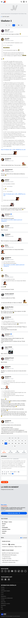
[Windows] (9, 579)
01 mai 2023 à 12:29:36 (9, 171)
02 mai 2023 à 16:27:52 (9, 319)
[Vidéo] (6, 474)
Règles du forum (18, 546)
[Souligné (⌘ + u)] (6, 472)
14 (15, 440)
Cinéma (3, 533)
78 (18, 25)
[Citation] (15, 472)
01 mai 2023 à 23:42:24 (9, 259)
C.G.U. (2, 592)
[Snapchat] (25, 571)
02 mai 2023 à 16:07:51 (9, 309)
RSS (2, 607)
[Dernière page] (18, 438)
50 (18, 443)
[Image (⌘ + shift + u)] (4, 474)
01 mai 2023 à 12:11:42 (9, 160)
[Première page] (10, 438)
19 (13, 25)
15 (18, 440)
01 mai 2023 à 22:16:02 (9, 227)
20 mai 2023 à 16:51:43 (9, 422)
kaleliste (7, 179)
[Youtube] (12, 571)
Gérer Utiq (3, 601)
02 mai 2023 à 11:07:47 (9, 294)
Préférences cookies (5, 603)
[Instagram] (9, 571)
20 (9, 443)
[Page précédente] (12, 438)
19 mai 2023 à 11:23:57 (9, 378)
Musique (4, 523)
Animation (4, 531)
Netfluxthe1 (8, 366)
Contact (2, 587)
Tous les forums (7, 13)
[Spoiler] (18, 472)
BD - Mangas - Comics (7, 521)
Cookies (3, 600)
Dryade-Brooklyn (9, 307)
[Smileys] (2, 474)
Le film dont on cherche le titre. (9, 562)
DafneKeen (7, 214)
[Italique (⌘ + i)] (4, 472)
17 (25, 440)
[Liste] (11, 472)
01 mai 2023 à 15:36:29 (9, 181)
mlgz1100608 (8, 347)
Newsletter (3, 605)
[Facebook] (2, 571)
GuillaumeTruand (9, 358)
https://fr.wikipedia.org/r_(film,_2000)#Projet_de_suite (13, 149)
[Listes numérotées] (13, 472)
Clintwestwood (9, 169)
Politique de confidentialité (7, 598)
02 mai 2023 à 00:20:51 (9, 277)
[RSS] (15, 571)
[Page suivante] (15, 438)
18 (2, 443)
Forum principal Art (14, 13)
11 (5, 440)
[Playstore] (2, 579)
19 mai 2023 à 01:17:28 (9, 368)
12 (9, 440)
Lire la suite (3, 510)
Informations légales (5, 590)
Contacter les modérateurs (8, 546)
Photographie (5, 527)
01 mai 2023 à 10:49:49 (9, 40)
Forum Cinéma (21, 13)
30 (12, 443)
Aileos (6, 245)
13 (12, 440)
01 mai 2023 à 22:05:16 (9, 216)
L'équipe (2, 589)
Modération (3, 596)
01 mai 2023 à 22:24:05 (9, 236)
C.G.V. (2, 594)
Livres (3, 525)
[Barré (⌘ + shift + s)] (8, 472)
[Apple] (5, 579)
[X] (5, 571)
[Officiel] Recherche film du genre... (9, 555)
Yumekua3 (7, 234)
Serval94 (7, 38)
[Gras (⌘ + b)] (2, 472)
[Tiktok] (19, 571)
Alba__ (6, 275)
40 (15, 443)
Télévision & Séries (6, 529)
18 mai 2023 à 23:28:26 (9, 349)
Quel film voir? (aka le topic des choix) (10, 553)
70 (25, 443)
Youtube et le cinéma (6, 558)
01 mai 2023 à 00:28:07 (9, 31)
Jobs (2, 609)
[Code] (17, 472)
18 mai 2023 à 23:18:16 (9, 336)
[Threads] (22, 571)
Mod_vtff (7, 30)
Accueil (2, 13)
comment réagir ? (16, 458)
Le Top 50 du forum (6, 556)
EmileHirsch (8, 158)
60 (22, 443)
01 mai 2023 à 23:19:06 (9, 247)
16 (22, 440)
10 (2, 440)
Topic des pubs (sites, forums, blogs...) (10, 560)
